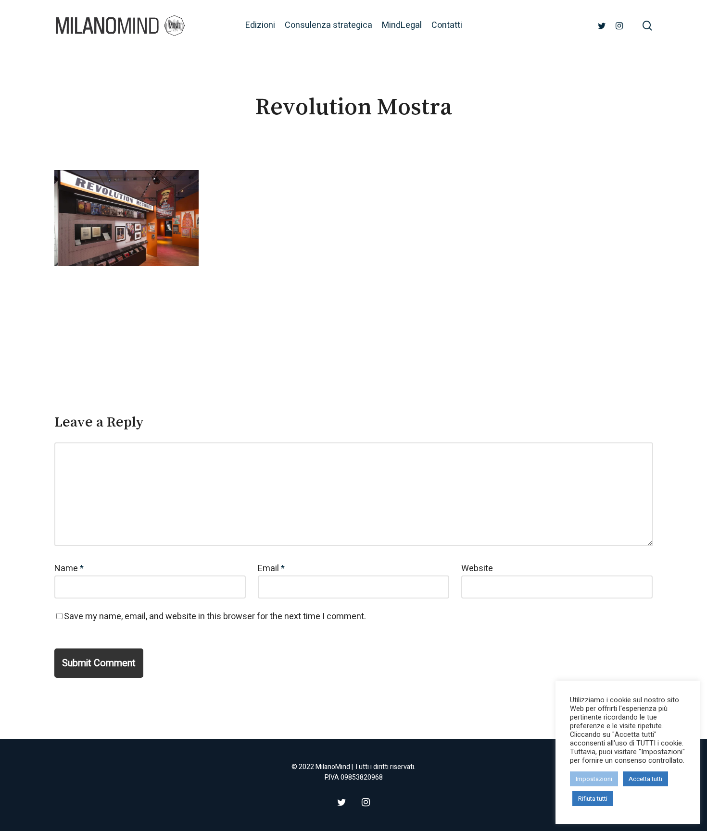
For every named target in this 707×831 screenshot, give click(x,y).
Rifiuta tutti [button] (592, 798)
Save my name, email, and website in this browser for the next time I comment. (215, 616)
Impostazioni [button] (594, 778)
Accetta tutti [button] (645, 778)
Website (477, 568)
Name (69, 568)
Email (271, 568)
